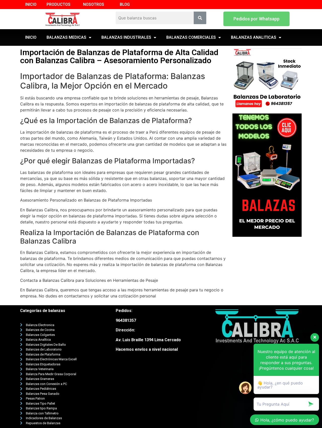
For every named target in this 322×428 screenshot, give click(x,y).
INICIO (30, 4)
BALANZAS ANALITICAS (253, 37)
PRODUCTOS (58, 4)
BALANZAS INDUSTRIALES (126, 37)
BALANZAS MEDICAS (66, 37)
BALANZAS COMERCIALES (191, 37)
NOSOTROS (93, 4)
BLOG (125, 4)
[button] (256, 19)
